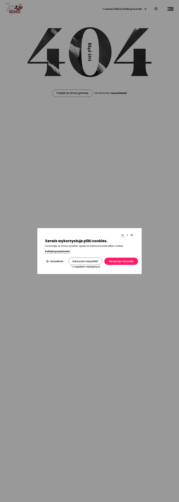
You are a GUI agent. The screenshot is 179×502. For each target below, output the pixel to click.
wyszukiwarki (119, 93)
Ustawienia (56, 261)
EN (132, 235)
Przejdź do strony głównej (72, 93)
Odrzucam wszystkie (85, 261)
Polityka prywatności (57, 251)
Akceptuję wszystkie (121, 261)
